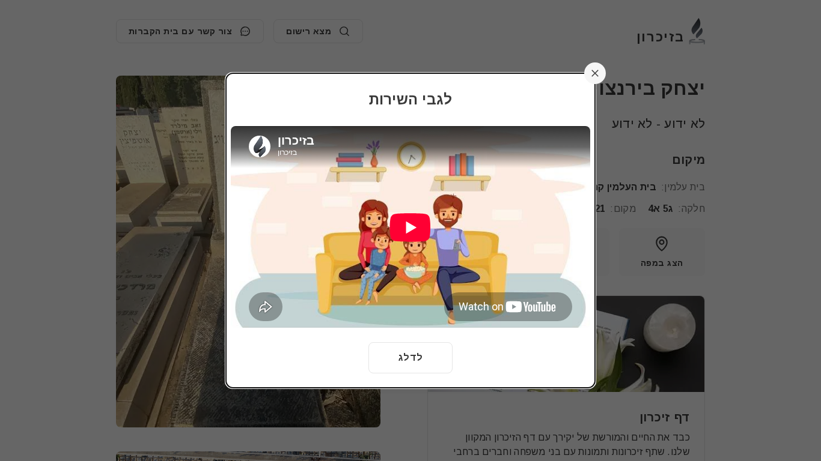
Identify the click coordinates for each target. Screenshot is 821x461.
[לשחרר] (595, 73)
